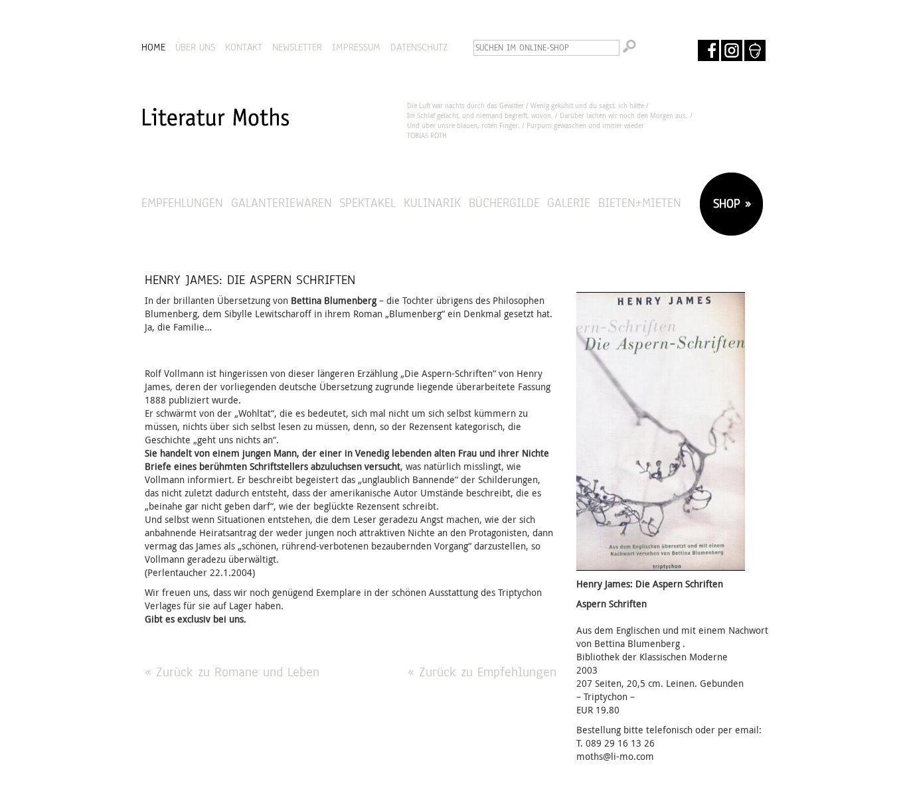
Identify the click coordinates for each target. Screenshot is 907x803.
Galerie (568, 202)
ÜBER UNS (195, 47)
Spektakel (367, 202)
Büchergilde (504, 202)
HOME (153, 47)
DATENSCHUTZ (419, 47)
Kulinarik (432, 202)
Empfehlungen (182, 202)
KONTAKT (243, 47)
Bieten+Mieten (639, 202)
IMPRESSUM (356, 47)
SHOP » (729, 203)
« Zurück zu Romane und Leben (232, 672)
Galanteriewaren (281, 202)
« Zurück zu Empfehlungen (482, 672)
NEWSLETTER (297, 47)
